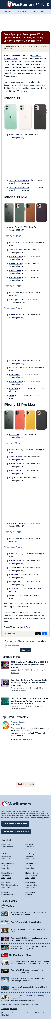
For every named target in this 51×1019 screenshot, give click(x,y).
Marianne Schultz (32, 873)
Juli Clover (5, 854)
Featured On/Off (8, 1013)
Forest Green (15, 270)
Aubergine (14, 299)
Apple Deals (25, 627)
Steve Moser (5, 892)
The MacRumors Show (20, 955)
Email (3, 849)
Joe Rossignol (31, 854)
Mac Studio (22, 11)
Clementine (14, 374)
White (11, 395)
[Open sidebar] (48, 5)
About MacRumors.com (15, 823)
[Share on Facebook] (44, 633)
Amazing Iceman (18, 722)
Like (23, 739)
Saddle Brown (15, 249)
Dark (7, 1015)
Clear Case (14, 134)
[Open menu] (3, 4)
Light (3, 1015)
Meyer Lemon (15, 263)
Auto (44, 1013)
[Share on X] (38, 633)
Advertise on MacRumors (16, 831)
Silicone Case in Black (19, 180)
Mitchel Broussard (18, 691)
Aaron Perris (30, 892)
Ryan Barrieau (31, 883)
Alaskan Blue (15, 360)
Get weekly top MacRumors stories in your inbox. (25, 641)
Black (11, 242)
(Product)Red (15, 277)
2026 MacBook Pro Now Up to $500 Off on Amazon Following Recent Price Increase (29, 664)
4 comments (10, 634)
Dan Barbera (6, 883)
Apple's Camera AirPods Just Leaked (26, 922)
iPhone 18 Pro (39, 11)
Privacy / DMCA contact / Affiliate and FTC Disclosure (19, 1004)
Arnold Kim (5, 844)
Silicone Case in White (19, 187)
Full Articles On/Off (22, 1013)
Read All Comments (25, 784)
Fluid (32, 1013)
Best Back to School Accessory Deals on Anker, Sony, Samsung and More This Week (29, 682)
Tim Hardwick (31, 863)
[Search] (43, 4)
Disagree (29, 739)
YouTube (10, 906)
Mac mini (8, 11)
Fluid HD (38, 1013)
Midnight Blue (15, 256)
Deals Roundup (25, 603)
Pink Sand (13, 388)
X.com (9, 849)
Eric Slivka (29, 844)
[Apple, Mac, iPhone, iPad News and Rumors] (20, 7)
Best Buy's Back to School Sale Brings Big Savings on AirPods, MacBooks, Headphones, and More (29, 700)
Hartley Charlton (7, 873)
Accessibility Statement (9, 1009)
